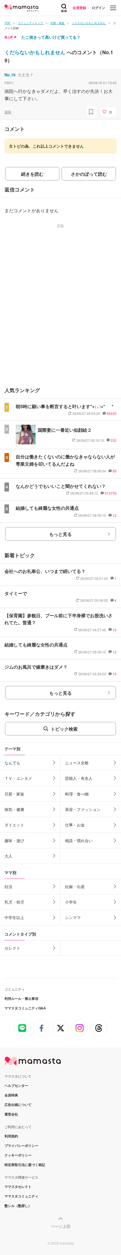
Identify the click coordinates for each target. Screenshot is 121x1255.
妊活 (8, 886)
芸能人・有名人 (79, 778)
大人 (8, 856)
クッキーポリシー (18, 1155)
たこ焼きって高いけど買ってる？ (50, 37)
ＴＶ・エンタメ (18, 778)
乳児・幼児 (14, 902)
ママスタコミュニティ (21, 1196)
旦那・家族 (14, 794)
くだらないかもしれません (36, 52)
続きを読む (32, 174)
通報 (8, 111)
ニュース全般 (77, 762)
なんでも (12, 762)
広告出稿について (18, 1104)
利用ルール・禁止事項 (21, 998)
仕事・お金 (75, 824)
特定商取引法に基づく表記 (25, 1164)
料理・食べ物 (77, 794)
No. (10, 74)
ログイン (98, 7)
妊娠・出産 (75, 886)
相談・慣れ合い (79, 840)
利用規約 (11, 1136)
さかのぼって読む (89, 174)
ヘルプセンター (16, 1085)
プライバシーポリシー (21, 1145)
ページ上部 (60, 1226)
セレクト (12, 948)
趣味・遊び (14, 840)
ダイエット (14, 824)
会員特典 (11, 1095)
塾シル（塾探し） (18, 1205)
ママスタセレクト (18, 1186)
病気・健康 (14, 809)
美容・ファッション (82, 809)
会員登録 (79, 7)
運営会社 (11, 1114)
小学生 (71, 902)
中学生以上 (14, 917)
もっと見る (60, 534)
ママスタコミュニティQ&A (25, 1008)
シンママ (73, 917)
